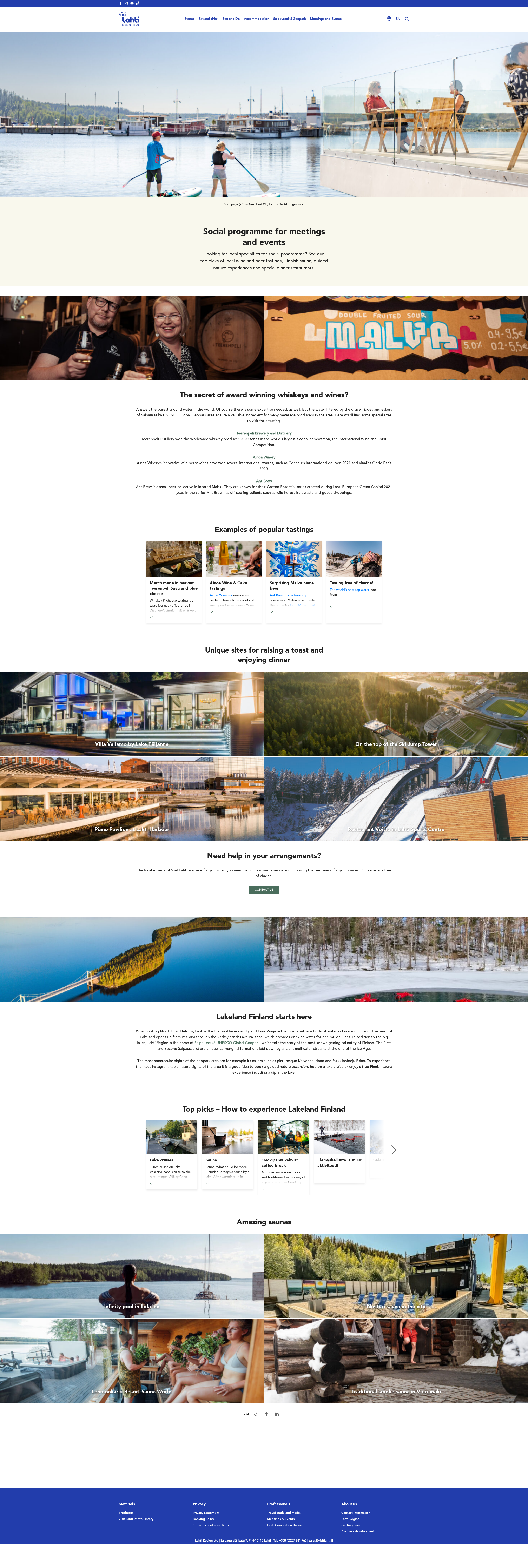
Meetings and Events (326, 19)
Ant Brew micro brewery (288, 595)
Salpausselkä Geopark (289, 19)
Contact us (264, 889)
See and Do (231, 19)
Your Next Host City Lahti (258, 204)
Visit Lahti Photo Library (136, 1519)
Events (189, 19)
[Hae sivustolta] (406, 19)
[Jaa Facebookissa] (266, 1413)
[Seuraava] (393, 1150)
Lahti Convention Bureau (285, 1525)
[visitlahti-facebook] (120, 3)
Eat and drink (208, 19)
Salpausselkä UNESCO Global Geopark (227, 1043)
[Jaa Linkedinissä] (276, 1413)
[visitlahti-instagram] (126, 3)
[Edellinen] (134, 1150)
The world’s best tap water (349, 590)
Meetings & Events (281, 1519)
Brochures (126, 1513)
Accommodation (256, 19)
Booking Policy (203, 1519)
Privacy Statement (206, 1513)
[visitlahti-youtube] (132, 3)
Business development (357, 1531)
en (398, 19)
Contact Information (355, 1513)
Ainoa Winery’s (221, 595)
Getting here (350, 1525)
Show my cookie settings (211, 1525)
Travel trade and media (284, 1513)
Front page (230, 204)
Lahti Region (350, 1519)
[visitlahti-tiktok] (138, 3)
